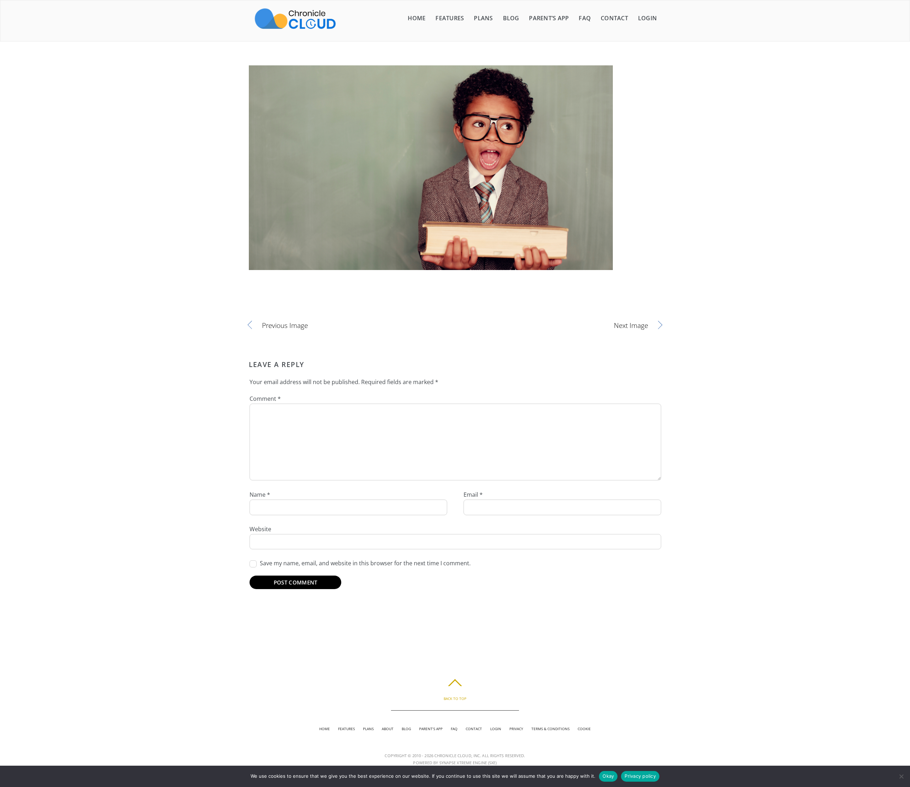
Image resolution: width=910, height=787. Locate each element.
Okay (608, 776)
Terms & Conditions (550, 728)
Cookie (584, 728)
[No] (901, 776)
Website (260, 529)
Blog (511, 18)
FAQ (585, 18)
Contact (614, 18)
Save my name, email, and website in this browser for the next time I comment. (365, 563)
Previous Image (285, 325)
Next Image (557, 325)
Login (647, 18)
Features (449, 18)
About (388, 728)
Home (416, 18)
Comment (265, 399)
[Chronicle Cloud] (295, 28)
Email (473, 494)
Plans (483, 18)
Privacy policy (640, 776)
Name (260, 494)
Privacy (516, 728)
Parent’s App (549, 18)
